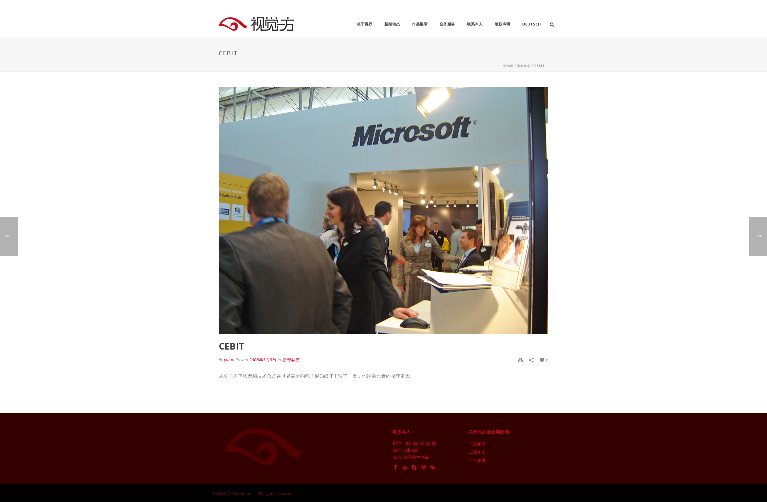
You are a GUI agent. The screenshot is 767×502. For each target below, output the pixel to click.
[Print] (520, 359)
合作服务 (447, 24)
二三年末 (477, 460)
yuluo (229, 359)
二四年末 (477, 452)
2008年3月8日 (262, 359)
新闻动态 (392, 24)
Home (507, 66)
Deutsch (531, 24)
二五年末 (477, 443)
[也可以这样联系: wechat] (432, 467)
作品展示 (420, 24)
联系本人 (475, 24)
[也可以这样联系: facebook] (395, 467)
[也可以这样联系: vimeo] (423, 467)
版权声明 (502, 24)
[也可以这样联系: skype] (414, 467)
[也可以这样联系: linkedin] (404, 467)
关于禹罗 (364, 24)
